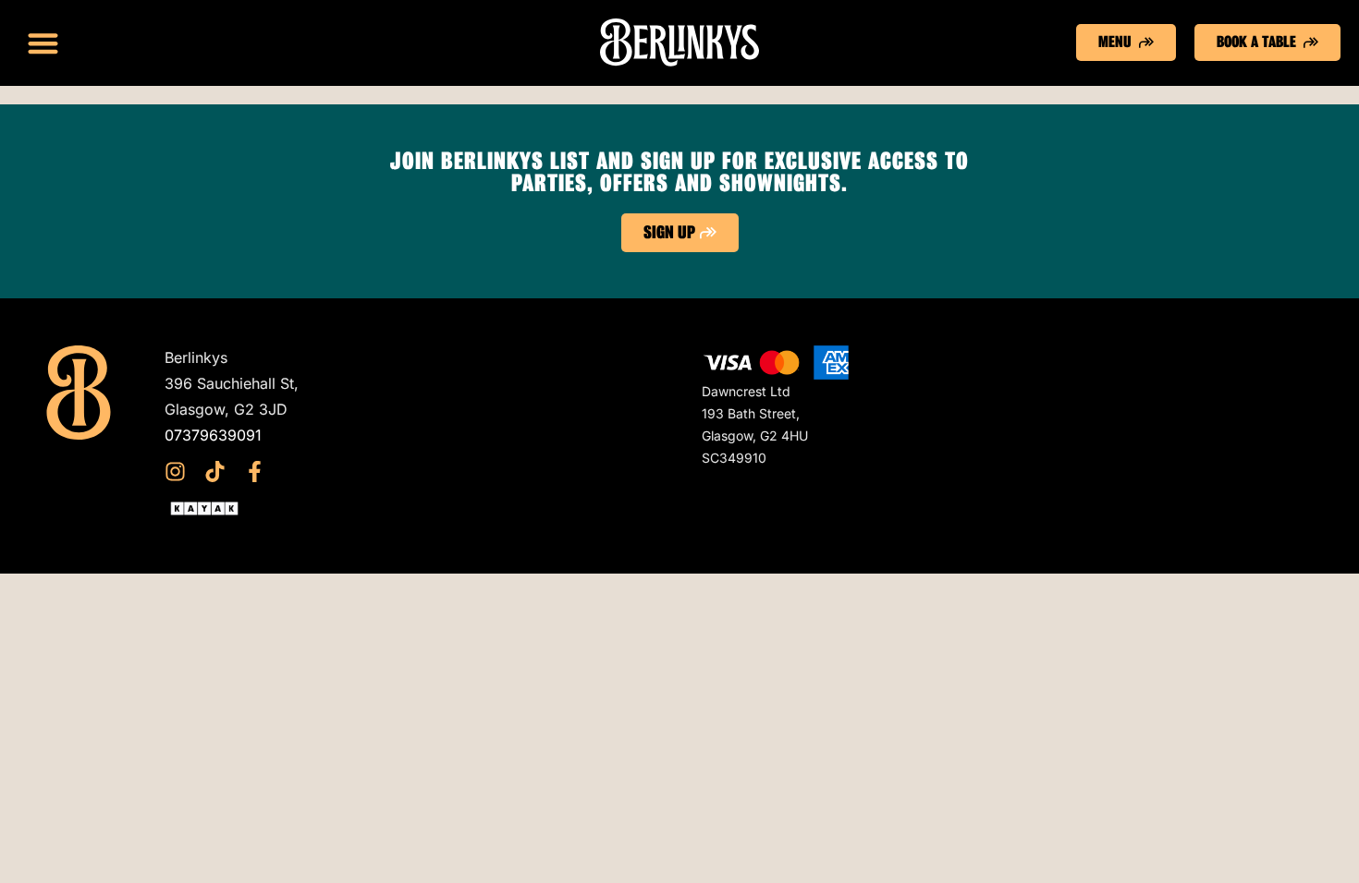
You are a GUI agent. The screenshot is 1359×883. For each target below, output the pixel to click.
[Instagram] (175, 471)
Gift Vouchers (480, 357)
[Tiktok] (215, 471)
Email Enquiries (487, 435)
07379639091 (213, 435)
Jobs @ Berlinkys (494, 461)
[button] (42, 42)
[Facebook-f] (254, 471)
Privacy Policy (483, 409)
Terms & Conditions (501, 383)
